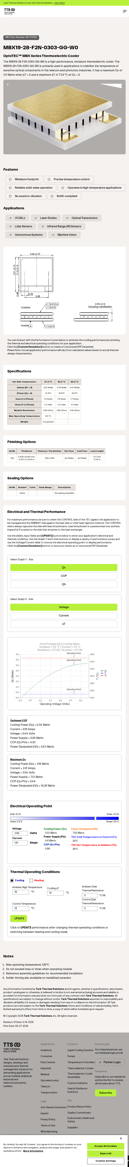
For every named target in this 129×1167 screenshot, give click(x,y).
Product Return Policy (79, 1107)
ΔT (64, 624)
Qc (64, 567)
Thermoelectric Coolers (81, 1068)
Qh (64, 584)
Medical (45, 1074)
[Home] (9, 11)
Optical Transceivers (84, 218)
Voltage (64, 607)
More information (33, 1151)
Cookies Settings (106, 1161)
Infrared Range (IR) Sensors (64, 226)
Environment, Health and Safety (81, 1120)
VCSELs (20, 218)
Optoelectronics (50, 1080)
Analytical (46, 1050)
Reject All (105, 1154)
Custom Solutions (78, 1083)
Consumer (46, 1056)
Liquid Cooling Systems (80, 1050)
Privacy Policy (48, 1119)
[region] (64, 1151)
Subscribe (105, 1092)
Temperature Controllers (81, 1062)
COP (64, 575)
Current (64, 615)
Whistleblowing (49, 1132)
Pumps (71, 1056)
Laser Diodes (48, 218)
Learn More (59, 3)
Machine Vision (67, 234)
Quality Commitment (79, 1113)
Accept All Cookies (106, 1146)
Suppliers (73, 1127)
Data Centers (48, 1062)
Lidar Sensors (23, 226)
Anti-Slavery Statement (54, 1107)
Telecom (45, 1086)
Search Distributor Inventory (78, 1090)
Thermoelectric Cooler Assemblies (80, 1075)
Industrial (46, 1068)
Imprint (45, 1113)
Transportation (49, 1093)
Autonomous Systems (28, 234)
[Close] (121, 1138)
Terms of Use (48, 1125)
